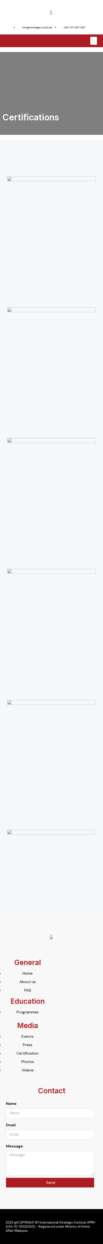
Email (11, 1124)
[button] (93, 41)
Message (14, 1146)
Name (11, 1103)
